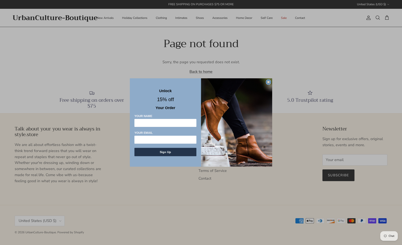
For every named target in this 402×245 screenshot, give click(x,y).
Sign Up (165, 152)
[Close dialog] (268, 82)
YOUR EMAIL (143, 132)
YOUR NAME (143, 116)
